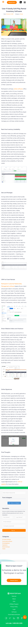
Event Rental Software (14, 614)
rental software (18, 89)
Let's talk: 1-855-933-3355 (14, 623)
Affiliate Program (14, 604)
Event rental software (7, 541)
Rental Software (6, 546)
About (14, 599)
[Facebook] (6, 618)
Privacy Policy (14, 606)
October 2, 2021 (9, 14)
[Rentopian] (14, 593)
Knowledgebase (6, 543)
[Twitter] (10, 618)
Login (14, 609)
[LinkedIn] (14, 618)
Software (14, 612)
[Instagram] (18, 618)
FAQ (14, 601)
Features (14, 596)
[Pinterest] (22, 618)
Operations (4, 545)
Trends (21, 14)
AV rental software (6, 539)
